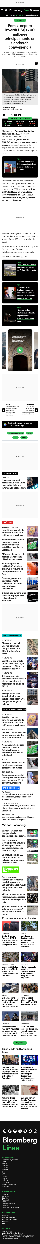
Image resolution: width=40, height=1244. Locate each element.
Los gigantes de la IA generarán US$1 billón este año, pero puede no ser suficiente (18, 797)
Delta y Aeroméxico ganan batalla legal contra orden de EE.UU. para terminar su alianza (10, 1002)
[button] (36, 63)
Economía (5, 1194)
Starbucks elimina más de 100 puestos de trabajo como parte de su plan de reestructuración (10, 1031)
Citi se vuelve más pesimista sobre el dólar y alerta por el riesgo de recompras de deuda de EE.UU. (14, 681)
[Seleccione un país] (6, 10)
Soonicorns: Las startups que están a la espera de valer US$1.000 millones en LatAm (26, 315)
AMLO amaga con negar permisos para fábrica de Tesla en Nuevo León (26, 267)
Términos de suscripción (9, 1219)
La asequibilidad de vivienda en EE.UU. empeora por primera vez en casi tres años (10, 971)
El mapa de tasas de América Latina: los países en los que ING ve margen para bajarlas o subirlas (13, 698)
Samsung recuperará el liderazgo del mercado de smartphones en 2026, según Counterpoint (14, 779)
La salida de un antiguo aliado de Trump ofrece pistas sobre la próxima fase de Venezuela (18, 808)
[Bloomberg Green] (20, 869)
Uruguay (4, 1179)
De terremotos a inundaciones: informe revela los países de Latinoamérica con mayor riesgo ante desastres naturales (14, 883)
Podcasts (5, 1205)
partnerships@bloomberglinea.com (13, 1233)
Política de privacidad (8, 1217)
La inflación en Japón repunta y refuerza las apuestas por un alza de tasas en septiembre (27, 941)
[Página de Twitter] (10, 1131)
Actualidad (5, 1200)
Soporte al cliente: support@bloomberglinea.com (17, 1237)
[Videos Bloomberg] (20, 825)
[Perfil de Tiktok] (30, 1131)
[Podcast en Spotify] (35, 1131)
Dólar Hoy (5, 1198)
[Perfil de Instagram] (20, 1131)
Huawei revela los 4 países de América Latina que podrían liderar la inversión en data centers (14, 484)
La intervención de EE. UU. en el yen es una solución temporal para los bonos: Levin (13, 859)
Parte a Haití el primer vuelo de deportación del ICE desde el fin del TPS (29, 1001)
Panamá (4, 1177)
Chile (3, 1171)
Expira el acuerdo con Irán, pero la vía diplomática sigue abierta (13, 833)
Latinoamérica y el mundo (10, 1160)
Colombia (5, 1167)
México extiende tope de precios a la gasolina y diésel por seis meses (13, 557)
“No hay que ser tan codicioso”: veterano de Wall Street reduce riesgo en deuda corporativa (29, 972)
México (24, 437)
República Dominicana (9, 1184)
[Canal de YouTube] (15, 1131)
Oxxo (15, 437)
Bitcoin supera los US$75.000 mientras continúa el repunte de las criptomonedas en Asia (12, 568)
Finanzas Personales (8, 1204)
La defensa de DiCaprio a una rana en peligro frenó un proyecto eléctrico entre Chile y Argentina (10, 1072)
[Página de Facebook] (4, 1131)
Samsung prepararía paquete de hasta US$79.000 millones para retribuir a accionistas (12, 411)
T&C (3, 1223)
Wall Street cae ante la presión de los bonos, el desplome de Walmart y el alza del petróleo (13, 665)
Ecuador (4, 1175)
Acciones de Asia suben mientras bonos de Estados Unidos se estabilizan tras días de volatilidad (13, 544)
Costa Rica (5, 1180)
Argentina (5, 1165)
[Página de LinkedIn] (25, 1131)
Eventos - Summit (7, 1231)
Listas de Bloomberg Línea (10, 1207)
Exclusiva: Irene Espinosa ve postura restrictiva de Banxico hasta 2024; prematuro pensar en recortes (26, 292)
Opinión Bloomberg (11, 788)
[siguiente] (36, 410)
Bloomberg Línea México (16, 433)
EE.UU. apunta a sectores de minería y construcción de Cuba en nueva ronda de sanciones (29, 1031)
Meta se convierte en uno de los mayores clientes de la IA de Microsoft (14, 735)
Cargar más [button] (20, 1043)
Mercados (5, 1196)
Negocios (20, 20)
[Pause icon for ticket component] (2, 15)
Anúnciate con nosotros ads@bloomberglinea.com (18, 1235)
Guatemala (5, 1186)
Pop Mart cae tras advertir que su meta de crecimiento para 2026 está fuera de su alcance (13, 531)
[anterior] (3, 410)
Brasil (4, 1162)
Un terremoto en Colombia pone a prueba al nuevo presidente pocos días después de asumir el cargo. (13, 845)
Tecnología (5, 1221)
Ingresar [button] (36, 10)
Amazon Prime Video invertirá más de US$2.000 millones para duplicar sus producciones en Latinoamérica (29, 1073)
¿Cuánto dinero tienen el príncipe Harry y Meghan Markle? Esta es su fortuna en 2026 (10, 1102)
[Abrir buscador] (31, 10)
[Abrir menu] (2, 10)
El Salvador (5, 1182)
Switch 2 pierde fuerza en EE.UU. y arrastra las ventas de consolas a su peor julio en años (10, 940)
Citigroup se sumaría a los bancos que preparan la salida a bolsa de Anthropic (28, 410)
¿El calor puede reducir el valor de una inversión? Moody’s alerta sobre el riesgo (14, 910)
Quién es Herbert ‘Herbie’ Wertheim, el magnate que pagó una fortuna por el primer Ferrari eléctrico (29, 1103)
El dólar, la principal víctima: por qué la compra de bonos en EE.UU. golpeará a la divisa (11, 648)
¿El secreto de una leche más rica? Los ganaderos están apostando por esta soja (14, 898)
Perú (3, 1173)
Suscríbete (5, 1215)
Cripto (4, 1202)
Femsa (29, 433)
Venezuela (5, 1169)
